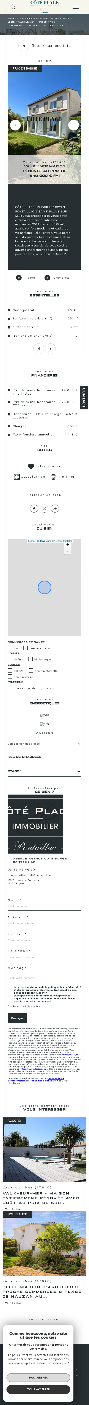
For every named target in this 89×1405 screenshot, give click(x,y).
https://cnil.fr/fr (70, 1054)
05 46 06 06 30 (21, 869)
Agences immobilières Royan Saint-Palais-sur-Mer (39, 18)
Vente (11, 22)
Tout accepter (38, 1389)
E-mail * (17, 934)
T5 (51, 22)
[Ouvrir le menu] (75, 7)
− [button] (67, 551)
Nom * (15, 900)
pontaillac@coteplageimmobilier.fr (30, 875)
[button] (73, 125)
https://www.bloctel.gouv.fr (34, 1069)
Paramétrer (38, 1377)
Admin (75, 1375)
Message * (20, 967)
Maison (42, 22)
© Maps (44, 540)
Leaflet (31, 540)
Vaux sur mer (26, 22)
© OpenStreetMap (62, 540)
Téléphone (19, 950)
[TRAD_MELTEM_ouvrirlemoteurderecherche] (13, 6)
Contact (84, 398)
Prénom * (18, 917)
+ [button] (67, 544)
